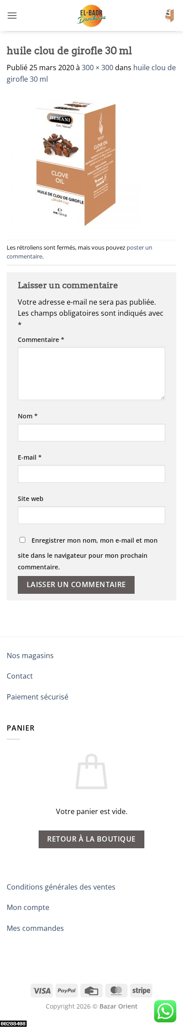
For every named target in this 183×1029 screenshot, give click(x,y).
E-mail (30, 457)
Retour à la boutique (91, 839)
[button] (12, 15)
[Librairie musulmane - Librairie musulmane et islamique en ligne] (91, 15)
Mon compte (28, 907)
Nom (28, 416)
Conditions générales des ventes (61, 887)
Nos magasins (30, 655)
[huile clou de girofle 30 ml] (73, 162)
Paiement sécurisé (37, 697)
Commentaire (41, 339)
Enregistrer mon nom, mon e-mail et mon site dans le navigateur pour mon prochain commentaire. (88, 553)
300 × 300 (97, 67)
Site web (31, 498)
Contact (20, 676)
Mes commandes (35, 928)
